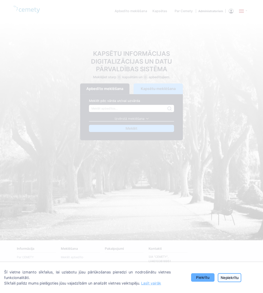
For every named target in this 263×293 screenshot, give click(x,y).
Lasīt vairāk (151, 283)
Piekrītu (203, 277)
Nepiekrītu (230, 277)
